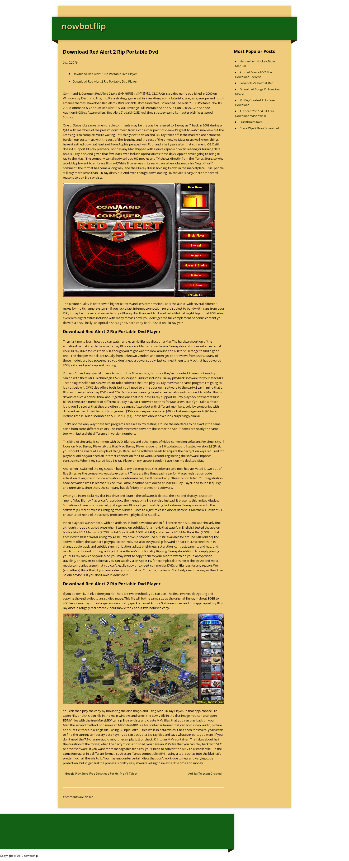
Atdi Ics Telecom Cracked (205, 774)
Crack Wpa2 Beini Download (259, 128)
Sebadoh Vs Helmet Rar (256, 83)
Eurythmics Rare (251, 122)
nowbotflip (83, 26)
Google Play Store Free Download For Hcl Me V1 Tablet (101, 774)
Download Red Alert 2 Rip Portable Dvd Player (105, 74)
